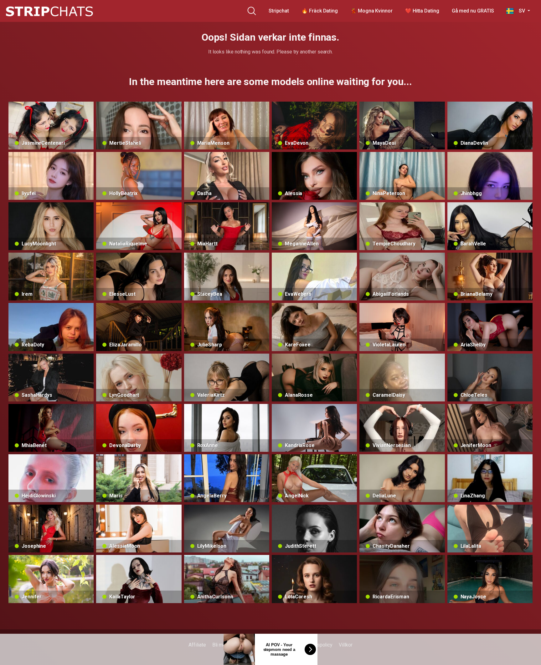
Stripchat (279, 11)
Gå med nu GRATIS (473, 11)
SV (520, 11)
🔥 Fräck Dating (319, 11)
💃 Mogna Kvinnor (371, 11)
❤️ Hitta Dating (422, 11)
